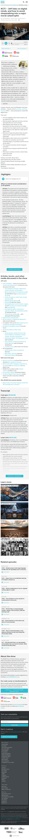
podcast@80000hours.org (12, 677)
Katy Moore (22, 18)
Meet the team (5, 795)
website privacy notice (11, 817)
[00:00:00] (12, 395)
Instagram (4, 775)
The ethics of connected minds (17, 305)
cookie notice (3, 819)
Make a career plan (6, 789)
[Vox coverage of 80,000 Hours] (21, 832)
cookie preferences (16, 819)
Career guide (5, 744)
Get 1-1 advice (5, 788)
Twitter (3, 773)
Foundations (4, 752)
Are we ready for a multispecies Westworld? (14, 319)
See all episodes (22, 48)
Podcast (7, 5)
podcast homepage (17, 704)
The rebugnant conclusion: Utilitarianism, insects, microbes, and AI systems (15, 289)
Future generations (6, 753)
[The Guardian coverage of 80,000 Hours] (21, 828)
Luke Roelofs (11, 307)
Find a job (4, 786)
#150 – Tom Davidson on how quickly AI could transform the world (13, 599)
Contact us (4, 801)
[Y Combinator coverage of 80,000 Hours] (14, 836)
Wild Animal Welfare (10, 355)
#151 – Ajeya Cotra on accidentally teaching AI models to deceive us (14, 579)
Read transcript (5, 48)
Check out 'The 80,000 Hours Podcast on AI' (14, 690)
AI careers (4, 746)
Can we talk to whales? (9, 372)
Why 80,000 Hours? (6, 793)
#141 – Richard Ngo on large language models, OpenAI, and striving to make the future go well (13, 610)
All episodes (14, 5)
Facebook (4, 778)
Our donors (4, 799)
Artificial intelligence (6, 755)
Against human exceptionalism (11, 317)
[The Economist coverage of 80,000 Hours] (6, 828)
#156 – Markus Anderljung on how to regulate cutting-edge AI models (14, 589)
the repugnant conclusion (14, 362)
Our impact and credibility (7, 796)
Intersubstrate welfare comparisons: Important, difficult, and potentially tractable (16, 310)
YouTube (4, 781)
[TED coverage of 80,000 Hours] (11, 832)
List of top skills (5, 749)
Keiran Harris (14, 18)
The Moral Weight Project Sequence (12, 374)
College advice (5, 758)
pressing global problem (15, 732)
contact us (6, 811)
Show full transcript (14, 476)
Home (2, 5)
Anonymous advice (6, 756)
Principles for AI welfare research (11, 326)
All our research (5, 761)
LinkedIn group (5, 776)
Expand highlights (14, 269)
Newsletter (4, 772)
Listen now (6, 572)
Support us (4, 802)
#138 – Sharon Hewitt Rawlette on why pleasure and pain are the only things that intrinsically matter (13, 632)
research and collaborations (10, 285)
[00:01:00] (12, 437)
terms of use (20, 817)
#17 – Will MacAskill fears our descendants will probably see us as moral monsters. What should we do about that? (14, 644)
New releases (5, 759)
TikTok (3, 779)
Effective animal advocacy (11, 300)
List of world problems (7, 747)
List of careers (5, 750)
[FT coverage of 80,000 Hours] (13, 828)
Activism (7, 302)
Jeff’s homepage (7, 283)
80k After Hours (5, 769)
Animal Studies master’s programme (14, 350)
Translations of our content (8, 762)
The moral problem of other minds (12, 329)
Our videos (4, 770)
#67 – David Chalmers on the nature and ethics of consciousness (13, 621)
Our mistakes (5, 798)
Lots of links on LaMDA (17, 365)
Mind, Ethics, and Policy (11, 353)
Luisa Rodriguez (6, 18)
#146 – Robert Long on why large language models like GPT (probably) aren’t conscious (14, 568)
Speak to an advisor (9, 736)
